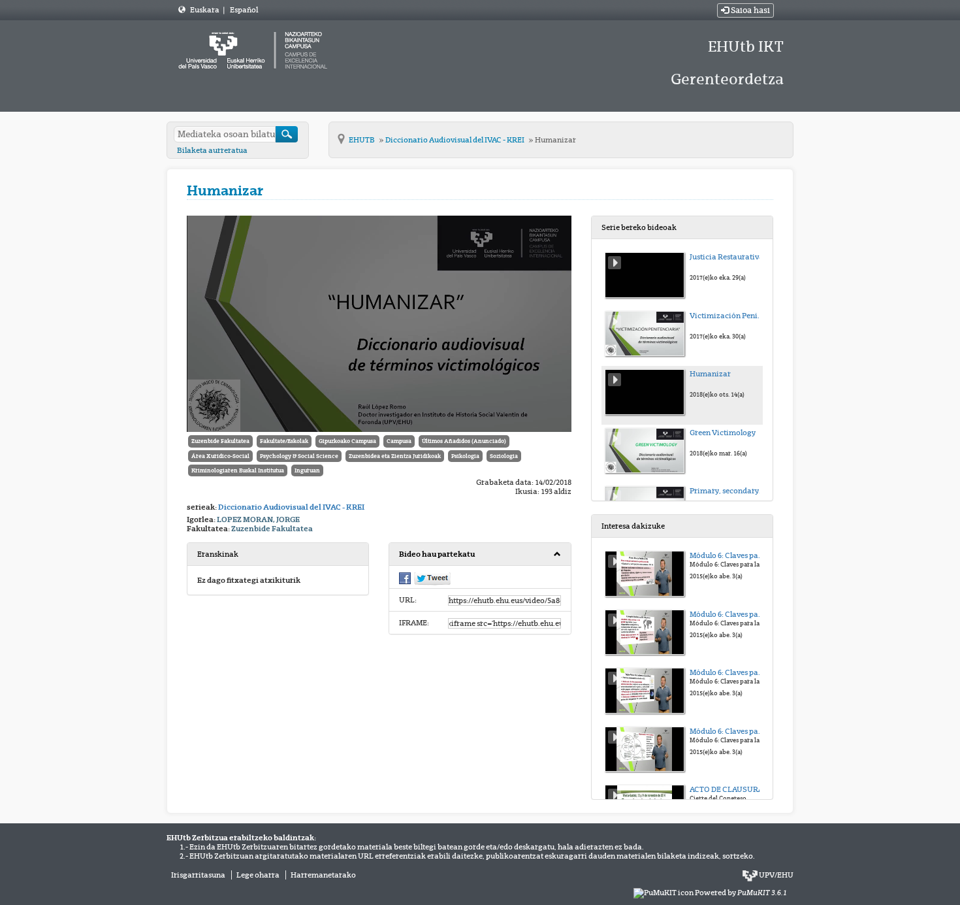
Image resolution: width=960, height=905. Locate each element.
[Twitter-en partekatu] (432, 578)
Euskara (205, 9)
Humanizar (555, 139)
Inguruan (307, 470)
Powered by (741, 892)
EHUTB (362, 139)
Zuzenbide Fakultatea (220, 441)
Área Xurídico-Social (220, 456)
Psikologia (465, 456)
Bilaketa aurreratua (212, 150)
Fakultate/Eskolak (284, 441)
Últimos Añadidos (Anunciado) (464, 441)
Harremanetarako (323, 875)
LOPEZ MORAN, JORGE (258, 519)
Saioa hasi (749, 10)
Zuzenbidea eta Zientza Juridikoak (395, 456)
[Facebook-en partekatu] (405, 577)
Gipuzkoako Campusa (347, 441)
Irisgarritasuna (198, 875)
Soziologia (504, 456)
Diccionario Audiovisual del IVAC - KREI (455, 139)
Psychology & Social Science (299, 456)
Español (244, 9)
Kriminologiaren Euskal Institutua (237, 470)
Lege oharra (258, 875)
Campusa (399, 441)
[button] (479, 554)
